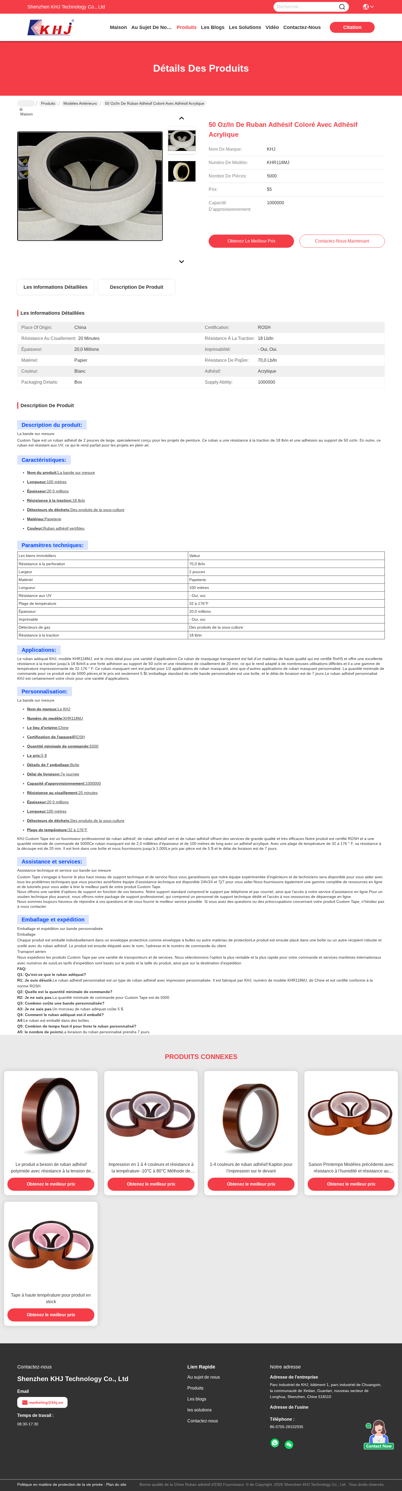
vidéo (272, 27)
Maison (118, 27)
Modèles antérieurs (80, 103)
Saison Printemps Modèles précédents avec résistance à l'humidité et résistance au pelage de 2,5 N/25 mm (351, 1168)
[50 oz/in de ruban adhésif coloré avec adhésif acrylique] (90, 186)
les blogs (213, 27)
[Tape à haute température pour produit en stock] (51, 1245)
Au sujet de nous (203, 1377)
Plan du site (116, 1484)
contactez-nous (302, 27)
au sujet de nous (151, 27)
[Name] (342, 7)
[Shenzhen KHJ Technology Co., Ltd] (57, 27)
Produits (48, 103)
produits (187, 27)
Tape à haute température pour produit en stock (51, 1298)
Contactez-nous (202, 1421)
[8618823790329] (275, 1443)
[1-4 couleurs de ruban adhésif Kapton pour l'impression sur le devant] (251, 1114)
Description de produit (136, 287)
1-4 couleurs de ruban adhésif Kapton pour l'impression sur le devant (251, 1167)
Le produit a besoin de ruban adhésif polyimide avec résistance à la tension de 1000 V (51, 1168)
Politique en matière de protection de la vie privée (60, 1484)
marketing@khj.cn (46, 1402)
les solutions (245, 27)
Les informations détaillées (56, 287)
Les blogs (196, 1399)
